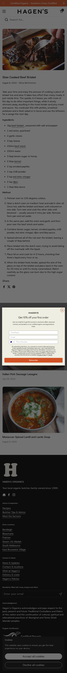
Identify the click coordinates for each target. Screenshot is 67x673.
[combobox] (12, 342)
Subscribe (33, 360)
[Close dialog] (62, 310)
